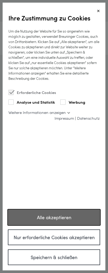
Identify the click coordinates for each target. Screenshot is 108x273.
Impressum (64, 118)
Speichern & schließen (54, 257)
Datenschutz (88, 118)
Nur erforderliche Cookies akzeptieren (54, 237)
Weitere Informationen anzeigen (37, 112)
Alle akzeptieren (54, 217)
